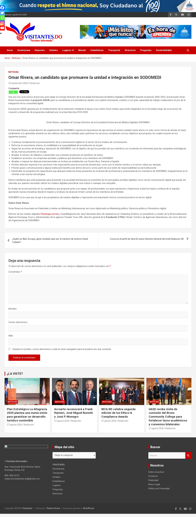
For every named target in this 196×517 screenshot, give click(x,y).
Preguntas (145, 50)
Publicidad (153, 480)
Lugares (66, 50)
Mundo (82, 50)
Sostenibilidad (164, 50)
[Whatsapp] (13, 92)
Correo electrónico (17, 322)
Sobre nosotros (156, 472)
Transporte (114, 50)
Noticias (13, 72)
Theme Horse (53, 508)
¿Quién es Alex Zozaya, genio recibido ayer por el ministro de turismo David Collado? (50, 240)
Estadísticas (97, 50)
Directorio (130, 50)
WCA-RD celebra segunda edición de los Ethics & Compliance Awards (118, 412)
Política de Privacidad (159, 488)
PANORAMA (59, 464)
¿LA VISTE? (15, 373)
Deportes (40, 50)
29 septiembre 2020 (18, 83)
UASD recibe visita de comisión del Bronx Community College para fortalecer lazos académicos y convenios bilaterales (168, 416)
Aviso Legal (154, 484)
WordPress (88, 508)
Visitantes (27, 508)
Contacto (153, 476)
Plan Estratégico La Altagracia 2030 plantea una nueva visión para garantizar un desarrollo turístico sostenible (27, 414)
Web (10, 335)
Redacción (35, 83)
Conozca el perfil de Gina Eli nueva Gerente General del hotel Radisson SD (147, 239)
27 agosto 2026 (14, 424)
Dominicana (23, 50)
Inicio (10, 50)
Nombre (12, 308)
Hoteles (53, 50)
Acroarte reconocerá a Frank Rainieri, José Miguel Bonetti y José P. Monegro (73, 412)
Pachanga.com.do (50, 214)
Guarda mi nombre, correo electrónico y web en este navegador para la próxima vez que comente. (62, 349)
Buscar (188, 455)
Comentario (15, 271)
